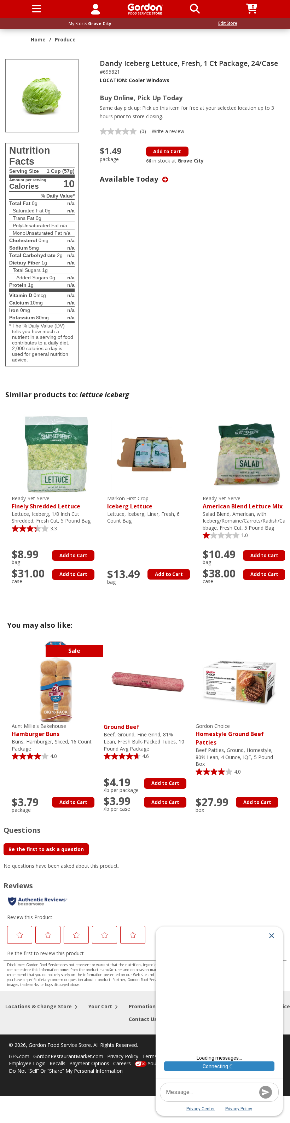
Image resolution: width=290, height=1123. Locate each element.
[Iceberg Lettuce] (151, 453)
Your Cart (100, 1006)
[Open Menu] (36, 9)
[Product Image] (42, 95)
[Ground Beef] (147, 681)
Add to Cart (167, 151)
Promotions (143, 1006)
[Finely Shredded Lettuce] (56, 453)
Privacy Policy (122, 1056)
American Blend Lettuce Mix (243, 502)
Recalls (57, 1063)
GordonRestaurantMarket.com (68, 1056)
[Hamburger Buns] (56, 681)
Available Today (130, 179)
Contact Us (143, 1019)
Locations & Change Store (38, 1006)
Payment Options (89, 1063)
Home (38, 39)
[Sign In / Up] (95, 9)
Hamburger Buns (39, 730)
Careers (122, 1063)
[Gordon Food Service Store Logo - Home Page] (145, 9)
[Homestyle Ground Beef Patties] (239, 681)
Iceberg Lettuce (129, 502)
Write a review (168, 131)
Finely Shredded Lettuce (46, 502)
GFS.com (19, 1056)
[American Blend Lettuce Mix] (247, 453)
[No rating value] (120, 131)
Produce (65, 39)
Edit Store (227, 23)
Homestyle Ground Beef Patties (230, 734)
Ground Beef (121, 727)
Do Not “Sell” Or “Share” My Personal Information (66, 1070)
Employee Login (27, 1063)
